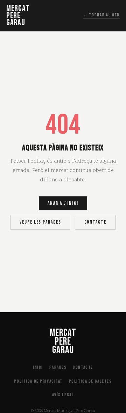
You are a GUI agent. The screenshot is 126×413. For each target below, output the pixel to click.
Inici (38, 367)
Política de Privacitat (38, 381)
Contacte (95, 222)
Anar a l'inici (63, 203)
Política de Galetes (90, 381)
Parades (58, 367)
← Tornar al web (101, 15)
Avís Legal (63, 395)
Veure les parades (40, 222)
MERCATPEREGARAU (17, 15)
